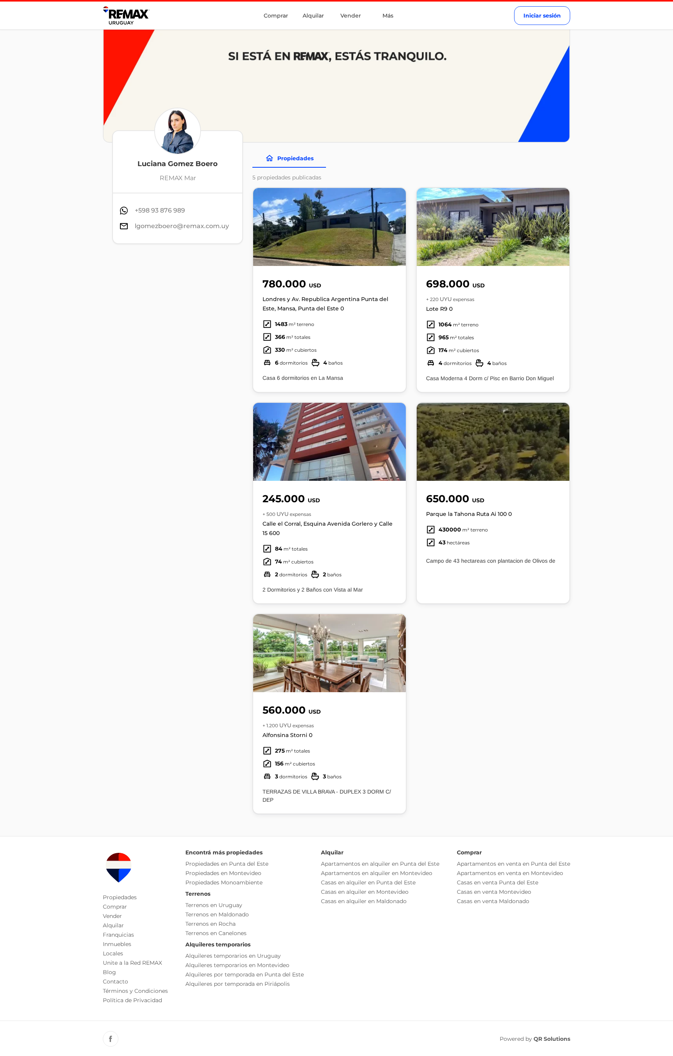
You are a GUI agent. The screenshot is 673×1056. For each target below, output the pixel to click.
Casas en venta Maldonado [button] (493, 901)
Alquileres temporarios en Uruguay (233, 955)
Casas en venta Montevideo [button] (494, 891)
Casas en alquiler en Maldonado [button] (364, 901)
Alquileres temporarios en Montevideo (237, 965)
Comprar (276, 15)
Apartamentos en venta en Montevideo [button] (510, 873)
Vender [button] (112, 916)
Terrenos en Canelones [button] (216, 933)
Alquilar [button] (113, 925)
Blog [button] (109, 972)
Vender (350, 15)
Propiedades (295, 158)
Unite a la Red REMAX (132, 962)
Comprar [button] (115, 906)
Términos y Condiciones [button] (135, 990)
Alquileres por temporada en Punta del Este (244, 974)
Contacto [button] (115, 981)
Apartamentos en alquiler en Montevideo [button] (376, 873)
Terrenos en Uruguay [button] (213, 905)
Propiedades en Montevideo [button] (223, 873)
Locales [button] (113, 953)
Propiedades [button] (120, 897)
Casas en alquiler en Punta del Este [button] (368, 882)
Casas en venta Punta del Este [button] (497, 882)
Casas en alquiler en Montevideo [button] (365, 891)
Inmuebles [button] (117, 944)
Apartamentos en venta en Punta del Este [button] (513, 863)
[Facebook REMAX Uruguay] (110, 1039)
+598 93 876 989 (160, 210)
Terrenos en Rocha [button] (210, 923)
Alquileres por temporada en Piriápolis (237, 983)
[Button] (395, 227)
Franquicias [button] (118, 934)
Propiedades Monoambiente (224, 882)
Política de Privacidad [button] (132, 1000)
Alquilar (313, 15)
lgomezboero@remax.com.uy (182, 226)
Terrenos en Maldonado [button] (217, 914)
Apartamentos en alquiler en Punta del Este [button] (380, 863)
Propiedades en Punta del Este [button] (226, 863)
